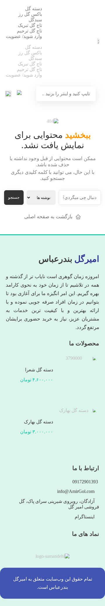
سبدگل (35, 19)
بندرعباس (68, 259)
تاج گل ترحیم (29, 30)
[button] (24, 41)
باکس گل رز (30, 14)
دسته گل (33, 8)
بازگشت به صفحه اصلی (48, 216)
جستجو (14, 197)
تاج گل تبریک (30, 25)
